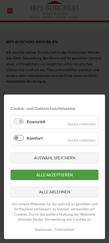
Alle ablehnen (54, 191)
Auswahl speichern (54, 157)
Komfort (35, 137)
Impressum (43, 229)
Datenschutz (64, 229)
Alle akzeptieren (54, 174)
